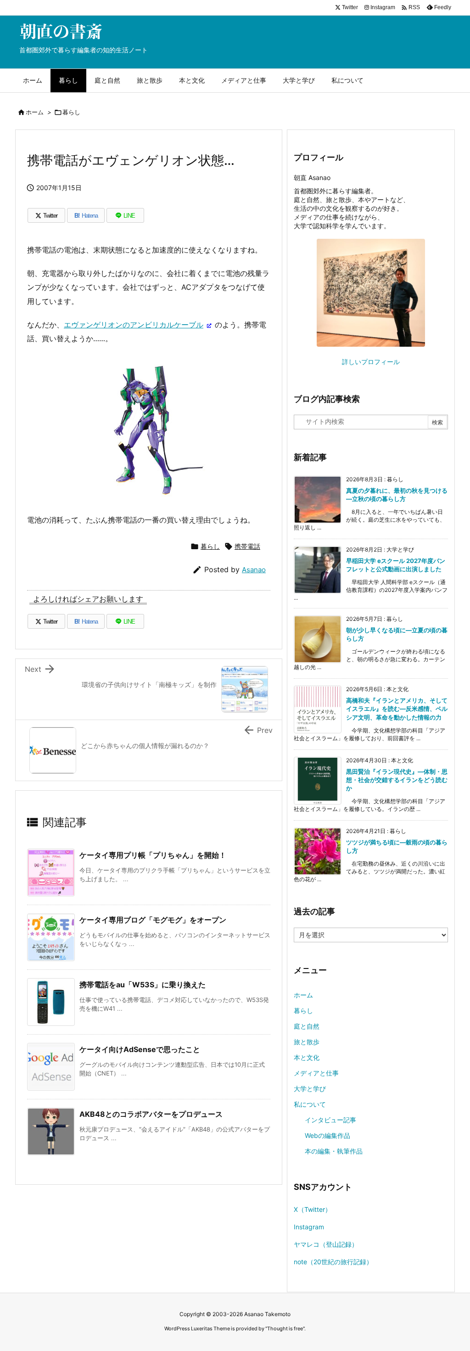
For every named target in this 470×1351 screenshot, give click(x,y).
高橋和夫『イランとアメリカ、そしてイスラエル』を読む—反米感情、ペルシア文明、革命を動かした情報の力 (397, 709)
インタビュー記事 (330, 1120)
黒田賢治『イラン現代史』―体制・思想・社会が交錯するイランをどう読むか (397, 780)
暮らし (71, 112)
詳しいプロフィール (371, 362)
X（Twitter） (312, 1209)
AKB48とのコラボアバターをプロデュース (151, 1114)
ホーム (35, 112)
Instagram (309, 1227)
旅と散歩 (306, 1042)
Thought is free (285, 1328)
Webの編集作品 (327, 1135)
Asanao (254, 569)
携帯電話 (247, 546)
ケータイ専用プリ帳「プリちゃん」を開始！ (152, 855)
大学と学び (310, 1088)
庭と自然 (306, 1026)
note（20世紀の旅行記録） (333, 1262)
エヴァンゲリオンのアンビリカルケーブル (133, 324)
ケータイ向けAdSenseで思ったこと (139, 1049)
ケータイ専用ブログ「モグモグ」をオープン (152, 919)
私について (310, 1104)
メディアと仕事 (316, 1073)
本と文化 (306, 1057)
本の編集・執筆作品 (334, 1151)
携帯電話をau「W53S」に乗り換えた (142, 984)
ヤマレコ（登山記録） (326, 1244)
